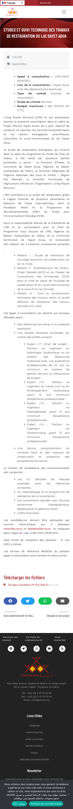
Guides (34, 753)
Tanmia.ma (34, 726)
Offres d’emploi (34, 746)
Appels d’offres (34, 739)
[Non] (68, 794)
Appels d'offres (19, 63)
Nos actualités (34, 732)
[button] (10, 601)
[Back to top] (58, 798)
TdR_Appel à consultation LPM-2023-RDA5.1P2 (28, 584)
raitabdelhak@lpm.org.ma (38, 528)
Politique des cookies (10, 638)
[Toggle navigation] (64, 11)
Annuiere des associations (34, 759)
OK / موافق (19, 803)
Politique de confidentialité (33, 638)
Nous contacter (60, 638)
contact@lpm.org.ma (13, 528)
